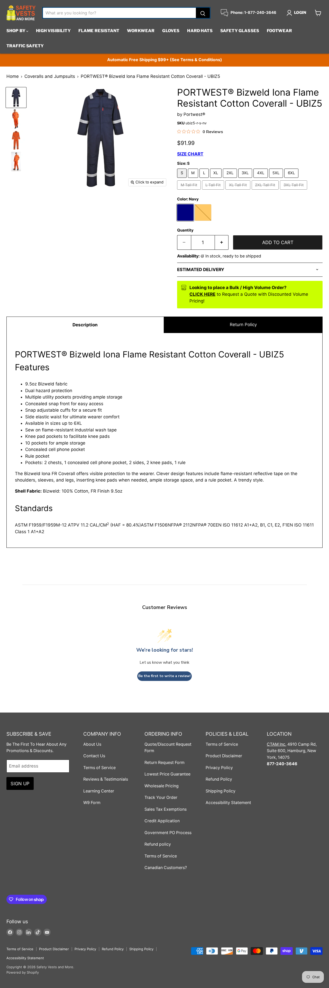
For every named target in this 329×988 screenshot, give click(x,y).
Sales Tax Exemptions (165, 809)
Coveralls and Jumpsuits (49, 76)
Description (85, 324)
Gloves (170, 30)
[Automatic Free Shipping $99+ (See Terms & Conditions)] (164, 60)
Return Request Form (164, 762)
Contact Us (94, 755)
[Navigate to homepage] (21, 13)
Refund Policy (219, 779)
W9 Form (91, 802)
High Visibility (53, 30)
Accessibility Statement (228, 802)
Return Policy (243, 324)
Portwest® (194, 114)
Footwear (279, 30)
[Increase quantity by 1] (222, 242)
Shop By (16, 30)
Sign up (20, 783)
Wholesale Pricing (161, 785)
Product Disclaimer (224, 755)
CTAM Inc (276, 744)
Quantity (185, 230)
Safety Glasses (239, 30)
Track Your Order (160, 797)
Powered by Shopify (22, 972)
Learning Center (98, 791)
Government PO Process (167, 832)
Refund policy (157, 844)
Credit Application (162, 820)
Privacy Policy (219, 767)
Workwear (140, 30)
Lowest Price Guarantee (167, 774)
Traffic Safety (25, 45)
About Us (92, 744)
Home (12, 76)
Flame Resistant (98, 30)
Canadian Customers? (165, 867)
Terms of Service (99, 767)
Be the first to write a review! (164, 675)
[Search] (203, 13)
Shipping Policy (220, 791)
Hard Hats (199, 30)
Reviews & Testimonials (105, 779)
